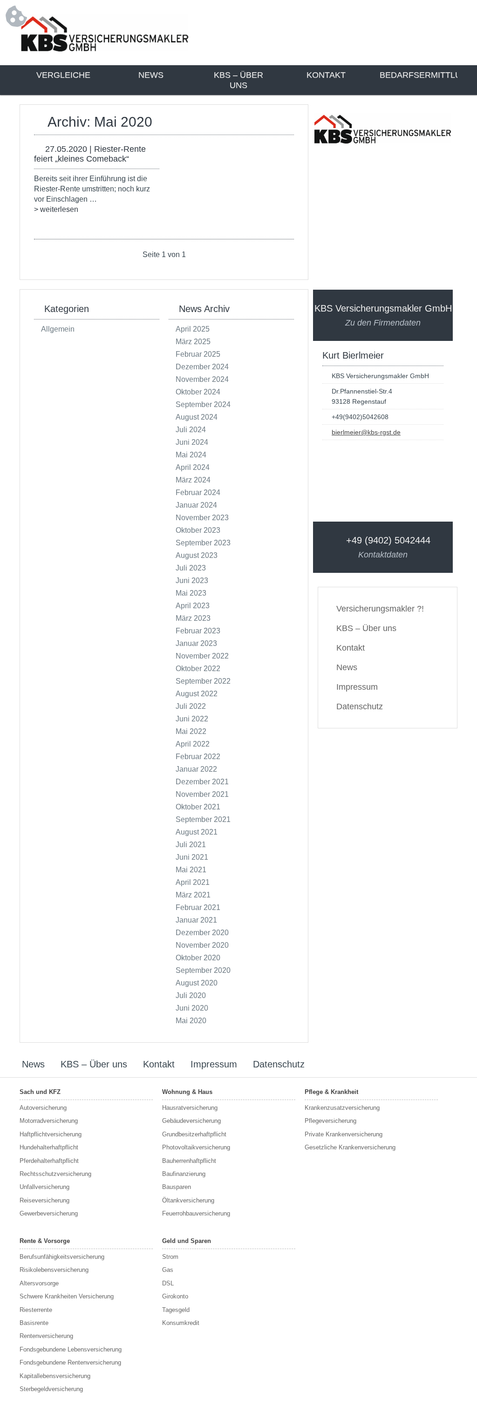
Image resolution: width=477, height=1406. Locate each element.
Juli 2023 (191, 568)
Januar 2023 (196, 643)
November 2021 (202, 794)
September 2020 (203, 970)
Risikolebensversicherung (54, 1269)
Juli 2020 (191, 995)
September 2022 (203, 681)
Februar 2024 (198, 492)
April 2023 (193, 606)
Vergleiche (63, 75)
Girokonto (175, 1296)
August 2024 (197, 417)
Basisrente (34, 1322)
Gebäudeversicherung (191, 1120)
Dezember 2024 (202, 367)
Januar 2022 (196, 769)
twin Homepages (420, 1065)
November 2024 (202, 379)
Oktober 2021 (198, 807)
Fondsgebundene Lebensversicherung (71, 1349)
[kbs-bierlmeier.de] (105, 53)
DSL (168, 1283)
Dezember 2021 (202, 782)
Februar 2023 (198, 631)
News (151, 75)
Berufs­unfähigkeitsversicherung (62, 1256)
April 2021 (193, 882)
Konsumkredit (180, 1322)
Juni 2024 (192, 442)
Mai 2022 (191, 731)
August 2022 (197, 694)
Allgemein (58, 329)
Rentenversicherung (46, 1335)
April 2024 (193, 467)
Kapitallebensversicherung (55, 1375)
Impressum (357, 687)
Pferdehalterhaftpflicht (49, 1160)
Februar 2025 (198, 354)
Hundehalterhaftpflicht (49, 1147)
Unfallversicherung (44, 1186)
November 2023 (202, 518)
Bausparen (176, 1186)
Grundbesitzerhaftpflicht (194, 1134)
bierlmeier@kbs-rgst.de (366, 432)
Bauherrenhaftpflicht (189, 1160)
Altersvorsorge (39, 1283)
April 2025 (193, 329)
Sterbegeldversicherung (51, 1389)
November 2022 (202, 656)
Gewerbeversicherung (49, 1213)
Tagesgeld (176, 1309)
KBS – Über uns (238, 80)
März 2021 (193, 895)
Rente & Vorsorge (45, 1240)
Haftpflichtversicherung (51, 1134)
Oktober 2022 (198, 668)
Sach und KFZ (40, 1091)
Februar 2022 (198, 757)
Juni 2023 (192, 580)
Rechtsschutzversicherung (55, 1173)
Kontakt (326, 75)
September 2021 (203, 819)
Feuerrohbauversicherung (196, 1213)
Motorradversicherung (49, 1120)
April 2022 (193, 744)
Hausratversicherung (190, 1107)
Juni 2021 (192, 857)
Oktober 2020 (198, 958)
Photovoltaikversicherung (196, 1147)
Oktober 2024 (198, 392)
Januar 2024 (196, 505)
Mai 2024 (191, 455)
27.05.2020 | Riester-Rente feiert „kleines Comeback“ (90, 153)
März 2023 (193, 618)
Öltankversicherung (188, 1200)
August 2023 (197, 555)
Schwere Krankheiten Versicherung (67, 1296)
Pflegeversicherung (330, 1120)
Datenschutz (359, 706)
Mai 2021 (191, 870)
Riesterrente (36, 1309)
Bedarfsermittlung (418, 75)
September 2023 (203, 543)
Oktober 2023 (198, 530)
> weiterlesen (56, 209)
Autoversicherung (43, 1107)
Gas (167, 1269)
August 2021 (197, 832)
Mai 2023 (191, 593)
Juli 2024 (191, 430)
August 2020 (197, 983)
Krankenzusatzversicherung (342, 1107)
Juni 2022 (192, 719)
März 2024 (193, 480)
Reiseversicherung (44, 1200)
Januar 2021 (196, 920)
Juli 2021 (191, 845)
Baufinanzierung (183, 1173)
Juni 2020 (192, 1008)
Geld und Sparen (186, 1240)
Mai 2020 (191, 1021)
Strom (170, 1256)
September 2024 (203, 404)
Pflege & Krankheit (331, 1091)
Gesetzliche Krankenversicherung (350, 1147)
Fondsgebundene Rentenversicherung (70, 1362)
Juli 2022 (191, 706)
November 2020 (202, 945)
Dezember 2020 (202, 933)
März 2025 (193, 342)
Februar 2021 (198, 907)
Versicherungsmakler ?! (380, 608)
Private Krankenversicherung (343, 1134)
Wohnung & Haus (187, 1091)
